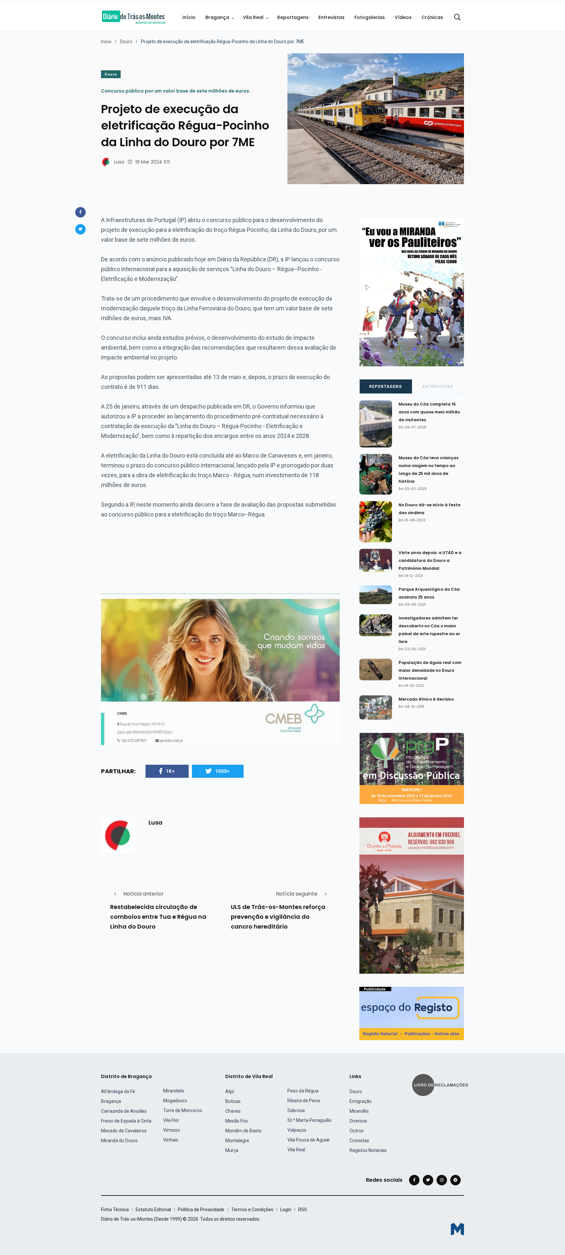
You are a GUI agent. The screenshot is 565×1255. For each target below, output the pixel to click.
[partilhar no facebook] (80, 212)
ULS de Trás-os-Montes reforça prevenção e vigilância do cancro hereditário (278, 917)
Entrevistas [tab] (437, 386)
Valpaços (296, 1130)
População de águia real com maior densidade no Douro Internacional (430, 670)
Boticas (233, 1101)
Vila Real (253, 17)
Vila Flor (171, 1120)
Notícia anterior (143, 894)
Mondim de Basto (243, 1130)
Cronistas (359, 1140)
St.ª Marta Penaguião (309, 1120)
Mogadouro (175, 1100)
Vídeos (403, 17)
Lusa (119, 162)
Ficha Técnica (115, 1209)
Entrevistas (331, 17)
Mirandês (359, 1111)
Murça (231, 1150)
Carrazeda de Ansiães (124, 1111)
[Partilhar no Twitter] (80, 229)
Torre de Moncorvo (182, 1110)
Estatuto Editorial (153, 1209)
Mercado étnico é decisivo (426, 699)
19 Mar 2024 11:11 (152, 162)
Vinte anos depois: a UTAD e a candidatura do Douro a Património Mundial (430, 560)
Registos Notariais (368, 1150)
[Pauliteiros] (411, 292)
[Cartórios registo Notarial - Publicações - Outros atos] (411, 1013)
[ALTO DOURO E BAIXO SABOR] (411, 768)
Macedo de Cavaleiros (123, 1130)
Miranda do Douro (119, 1140)
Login (285, 1209)
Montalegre (237, 1140)
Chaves (233, 1111)
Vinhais (170, 1139)
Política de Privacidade (201, 1209)
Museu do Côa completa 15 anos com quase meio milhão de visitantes (429, 412)
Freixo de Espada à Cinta (126, 1121)
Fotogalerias (369, 17)
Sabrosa (296, 1110)
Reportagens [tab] (385, 386)
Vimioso (171, 1130)
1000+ (222, 771)
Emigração (361, 1101)
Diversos (358, 1121)
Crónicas (432, 17)
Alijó (229, 1091)
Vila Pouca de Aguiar (308, 1139)
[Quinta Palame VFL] (411, 895)
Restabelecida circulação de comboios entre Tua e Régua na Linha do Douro (158, 917)
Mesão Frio (236, 1121)
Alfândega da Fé (118, 1091)
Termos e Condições (252, 1209)
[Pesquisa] (457, 17)
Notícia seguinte (296, 894)
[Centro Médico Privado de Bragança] (220, 671)
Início (189, 17)
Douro (126, 41)
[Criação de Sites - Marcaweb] (457, 1229)
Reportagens (293, 17)
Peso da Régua (302, 1090)
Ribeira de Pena (303, 1100)
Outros (357, 1130)
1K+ (170, 771)
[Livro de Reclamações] (441, 1084)
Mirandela (173, 1090)
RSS (302, 1209)
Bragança (217, 17)
